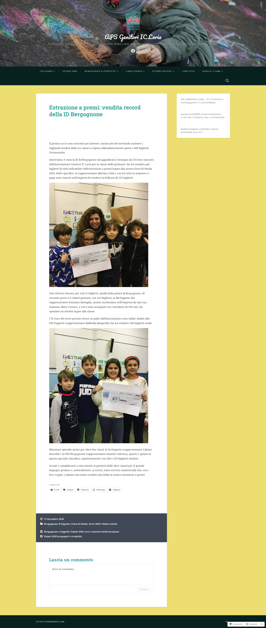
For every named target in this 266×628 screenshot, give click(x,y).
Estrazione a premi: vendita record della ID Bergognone (95, 111)
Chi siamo (46, 71)
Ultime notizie (162, 71)
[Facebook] (133, 50)
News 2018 (94, 524)
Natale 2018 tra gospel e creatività (63, 536)
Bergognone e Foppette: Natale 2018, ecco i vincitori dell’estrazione (81, 531)
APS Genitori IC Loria (133, 37)
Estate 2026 (70, 71)
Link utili (188, 71)
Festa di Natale (79, 524)
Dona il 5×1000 (211, 71)
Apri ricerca (227, 80)
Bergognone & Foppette (100, 71)
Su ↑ (228, 621)
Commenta (144, 589)
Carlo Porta (134, 71)
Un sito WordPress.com (50, 621)
